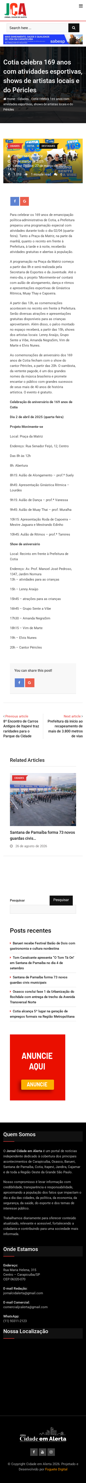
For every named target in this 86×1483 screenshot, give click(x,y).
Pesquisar (17, 900)
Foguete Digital (56, 1469)
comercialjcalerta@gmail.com (25, 1307)
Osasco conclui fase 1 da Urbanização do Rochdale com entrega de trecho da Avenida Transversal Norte (42, 997)
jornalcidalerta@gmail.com (23, 1293)
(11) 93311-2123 (15, 1321)
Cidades (23, 99)
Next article (72, 716)
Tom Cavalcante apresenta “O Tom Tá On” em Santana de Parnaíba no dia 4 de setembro (42, 963)
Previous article (16, 716)
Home (10, 99)
